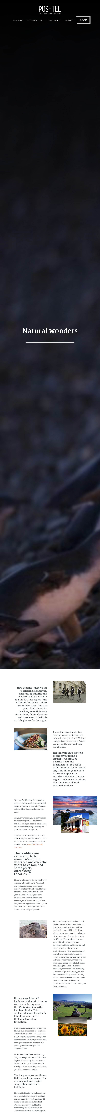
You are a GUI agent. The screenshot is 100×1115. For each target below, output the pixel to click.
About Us (17, 20)
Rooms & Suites (35, 20)
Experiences (53, 20)
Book (83, 20)
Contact (69, 20)
